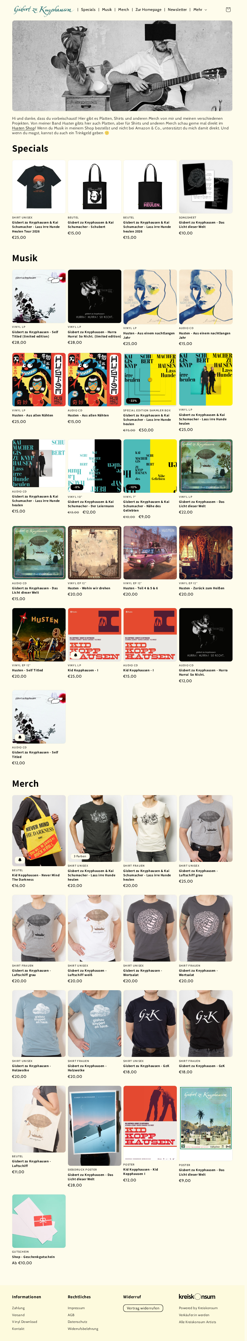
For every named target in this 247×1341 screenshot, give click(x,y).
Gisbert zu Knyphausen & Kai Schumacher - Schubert (91, 224)
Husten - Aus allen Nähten (32, 415)
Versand (18, 1315)
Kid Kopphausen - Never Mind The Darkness (36, 877)
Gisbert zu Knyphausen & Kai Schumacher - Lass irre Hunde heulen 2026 (147, 226)
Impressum (76, 1308)
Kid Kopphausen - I (83, 670)
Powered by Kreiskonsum (198, 1308)
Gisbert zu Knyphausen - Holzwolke (31, 1068)
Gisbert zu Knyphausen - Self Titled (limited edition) (35, 334)
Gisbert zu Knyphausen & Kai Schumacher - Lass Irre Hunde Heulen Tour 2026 (36, 226)
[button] (201, 9)
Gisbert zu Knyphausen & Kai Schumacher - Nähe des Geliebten (146, 506)
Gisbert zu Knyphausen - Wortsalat (142, 972)
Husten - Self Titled (27, 670)
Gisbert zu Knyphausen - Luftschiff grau (198, 873)
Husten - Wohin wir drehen (89, 588)
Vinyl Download (24, 1322)
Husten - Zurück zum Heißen (202, 588)
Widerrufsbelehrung (83, 1329)
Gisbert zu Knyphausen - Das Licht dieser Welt (202, 224)
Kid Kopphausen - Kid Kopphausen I (140, 1171)
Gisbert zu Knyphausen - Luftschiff (31, 1163)
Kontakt (18, 1329)
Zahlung (18, 1308)
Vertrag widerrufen (143, 1308)
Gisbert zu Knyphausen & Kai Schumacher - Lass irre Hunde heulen (147, 419)
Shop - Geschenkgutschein (33, 1257)
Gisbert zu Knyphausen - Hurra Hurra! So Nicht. (203, 672)
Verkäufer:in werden (194, 1315)
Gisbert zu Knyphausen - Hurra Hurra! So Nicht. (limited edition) (94, 334)
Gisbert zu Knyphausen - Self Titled (35, 754)
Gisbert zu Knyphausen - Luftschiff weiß (87, 972)
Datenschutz (78, 1322)
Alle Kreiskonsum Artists (197, 1322)
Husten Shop (23, 128)
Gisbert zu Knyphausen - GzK (146, 1066)
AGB (71, 1315)
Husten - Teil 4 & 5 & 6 (140, 588)
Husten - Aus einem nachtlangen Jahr (149, 335)
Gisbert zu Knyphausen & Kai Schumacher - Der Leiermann (91, 503)
